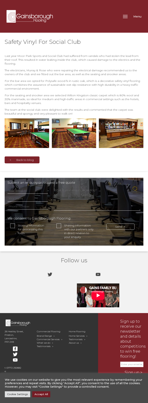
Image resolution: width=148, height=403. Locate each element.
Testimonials (43, 346)
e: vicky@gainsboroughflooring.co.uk (18, 373)
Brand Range (44, 335)
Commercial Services (48, 339)
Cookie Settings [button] (17, 394)
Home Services (77, 335)
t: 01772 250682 (13, 367)
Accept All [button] (41, 394)
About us (74, 342)
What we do (43, 342)
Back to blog (25, 160)
